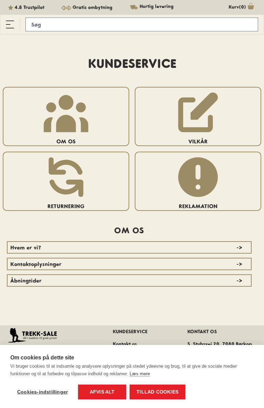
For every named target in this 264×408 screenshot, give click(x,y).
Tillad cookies (157, 392)
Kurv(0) (237, 7)
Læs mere (140, 373)
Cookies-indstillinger (42, 392)
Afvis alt (102, 392)
